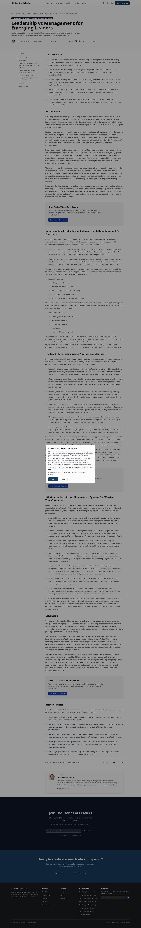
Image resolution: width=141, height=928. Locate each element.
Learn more (62, 464)
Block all (63, 479)
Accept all (53, 479)
